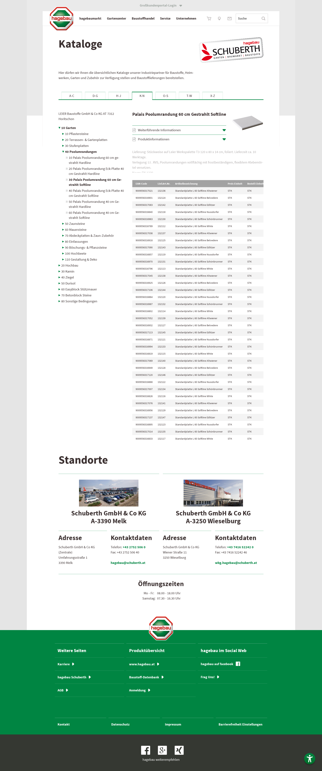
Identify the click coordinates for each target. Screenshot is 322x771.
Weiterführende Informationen (159, 130)
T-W (189, 96)
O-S (165, 96)
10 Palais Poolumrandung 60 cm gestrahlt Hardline (94, 160)
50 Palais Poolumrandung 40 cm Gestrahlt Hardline (94, 204)
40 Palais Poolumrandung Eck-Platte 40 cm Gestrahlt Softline (96, 193)
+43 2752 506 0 (134, 547)
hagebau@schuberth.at (128, 563)
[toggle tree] (93, 127)
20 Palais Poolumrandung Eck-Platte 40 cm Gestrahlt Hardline (96, 171)
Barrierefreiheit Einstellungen (240, 724)
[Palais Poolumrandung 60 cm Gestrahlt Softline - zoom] (247, 123)
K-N (142, 96)
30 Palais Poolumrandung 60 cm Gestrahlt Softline (95, 182)
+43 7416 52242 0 (240, 547)
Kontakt (64, 724)
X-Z (212, 96)
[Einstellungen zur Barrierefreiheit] (309, 758)
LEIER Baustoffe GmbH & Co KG (86, 116)
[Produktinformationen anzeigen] (197, 161)
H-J (118, 96)
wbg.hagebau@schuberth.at (236, 563)
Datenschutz (120, 724)
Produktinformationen (153, 139)
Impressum (173, 724)
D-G (95, 96)
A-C (71, 96)
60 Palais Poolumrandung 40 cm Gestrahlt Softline (94, 215)
